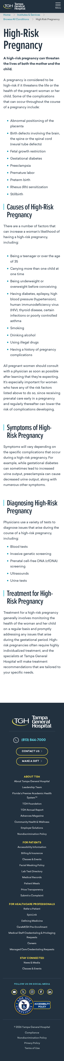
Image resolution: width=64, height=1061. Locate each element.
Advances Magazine (32, 816)
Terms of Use (32, 1048)
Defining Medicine (32, 921)
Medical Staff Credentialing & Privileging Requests (32, 935)
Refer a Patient (32, 909)
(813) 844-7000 (34, 740)
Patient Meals (32, 883)
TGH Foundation (32, 804)
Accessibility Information (32, 847)
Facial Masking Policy (31, 865)
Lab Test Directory (32, 871)
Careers (31, 943)
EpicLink (32, 915)
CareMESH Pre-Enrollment (32, 927)
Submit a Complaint (31, 895)
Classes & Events (31, 859)
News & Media (32, 963)
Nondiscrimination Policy (32, 834)
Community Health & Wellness (32, 822)
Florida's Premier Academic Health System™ (32, 795)
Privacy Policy (32, 1043)
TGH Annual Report (32, 810)
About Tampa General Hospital (32, 781)
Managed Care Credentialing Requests (32, 949)
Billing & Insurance (32, 853)
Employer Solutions (32, 828)
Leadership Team (32, 787)
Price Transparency (32, 890)
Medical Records (32, 877)
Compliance (32, 1033)
